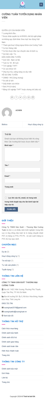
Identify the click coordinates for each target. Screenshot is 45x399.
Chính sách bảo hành (10, 333)
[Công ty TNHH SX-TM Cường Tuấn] (22, 4)
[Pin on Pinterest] (29, 98)
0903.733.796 (7, 303)
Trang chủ (6, 355)
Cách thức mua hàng (10, 328)
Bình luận (9, 145)
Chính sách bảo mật (10, 369)
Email (7, 176)
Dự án (4, 252)
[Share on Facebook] (16, 98)
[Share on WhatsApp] (12, 98)
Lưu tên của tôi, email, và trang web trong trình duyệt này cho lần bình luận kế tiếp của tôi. (21, 201)
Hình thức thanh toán (10, 351)
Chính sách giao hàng (10, 342)
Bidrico (4, 124)
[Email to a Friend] (25, 98)
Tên (7, 165)
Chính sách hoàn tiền (10, 346)
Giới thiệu (5, 373)
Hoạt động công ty (35, 124)
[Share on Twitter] (20, 98)
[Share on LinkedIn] (33, 98)
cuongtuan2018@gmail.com (15, 308)
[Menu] (41, 4)
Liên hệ (5, 378)
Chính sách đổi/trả (9, 337)
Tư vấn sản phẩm (9, 265)
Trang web (9, 187)
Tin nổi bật (6, 261)
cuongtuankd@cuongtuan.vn (15, 312)
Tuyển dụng (6, 269)
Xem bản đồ (8, 316)
